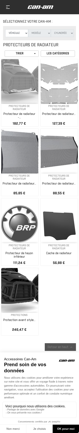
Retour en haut (60, 347)
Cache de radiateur (59, 253)
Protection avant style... (19, 320)
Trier (26, 54)
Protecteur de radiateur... (59, 114)
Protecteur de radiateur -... (19, 116)
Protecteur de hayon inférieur (19, 255)
